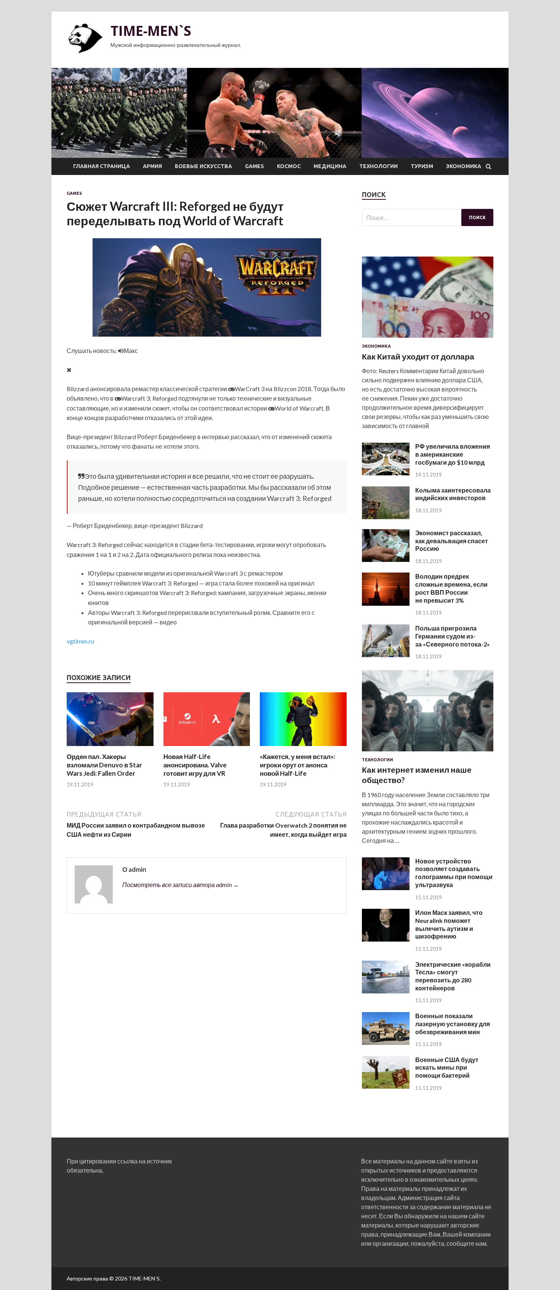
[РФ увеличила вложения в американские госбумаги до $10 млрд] (386, 473)
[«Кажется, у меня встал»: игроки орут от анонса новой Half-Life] (303, 747)
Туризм (422, 166)
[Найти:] (427, 217)
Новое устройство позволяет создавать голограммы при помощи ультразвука (454, 872)
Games (254, 166)
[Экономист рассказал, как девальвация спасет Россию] (386, 559)
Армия (152, 166)
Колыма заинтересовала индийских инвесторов (453, 494)
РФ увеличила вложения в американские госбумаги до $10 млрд (452, 454)
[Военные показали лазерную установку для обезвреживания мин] (386, 1042)
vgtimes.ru (80, 641)
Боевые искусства (203, 166)
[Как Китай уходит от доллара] (427, 339)
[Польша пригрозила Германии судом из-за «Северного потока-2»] (386, 654)
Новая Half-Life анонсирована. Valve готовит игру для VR (195, 764)
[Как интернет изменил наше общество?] (427, 752)
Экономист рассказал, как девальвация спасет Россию (451, 540)
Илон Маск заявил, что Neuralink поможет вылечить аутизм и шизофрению (449, 924)
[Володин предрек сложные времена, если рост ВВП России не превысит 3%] (386, 603)
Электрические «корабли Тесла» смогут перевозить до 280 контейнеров (453, 976)
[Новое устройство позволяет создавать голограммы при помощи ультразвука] (386, 887)
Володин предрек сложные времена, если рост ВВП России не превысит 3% (451, 588)
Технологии (378, 166)
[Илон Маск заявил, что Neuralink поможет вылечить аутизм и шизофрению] (386, 939)
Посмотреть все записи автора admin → (180, 884)
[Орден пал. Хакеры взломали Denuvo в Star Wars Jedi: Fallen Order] (110, 747)
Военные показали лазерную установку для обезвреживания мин (452, 1023)
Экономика (463, 166)
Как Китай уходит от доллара (418, 356)
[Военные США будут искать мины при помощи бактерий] (386, 1086)
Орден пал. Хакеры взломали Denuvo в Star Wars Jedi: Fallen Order (104, 764)
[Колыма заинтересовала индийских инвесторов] (386, 516)
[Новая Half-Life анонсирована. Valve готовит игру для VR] (206, 747)
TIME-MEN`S (150, 30)
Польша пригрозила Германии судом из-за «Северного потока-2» (452, 636)
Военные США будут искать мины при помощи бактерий (446, 1067)
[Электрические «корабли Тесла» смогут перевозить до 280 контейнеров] (386, 991)
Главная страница (101, 166)
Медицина (330, 166)
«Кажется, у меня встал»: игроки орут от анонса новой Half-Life (297, 764)
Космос (289, 166)
